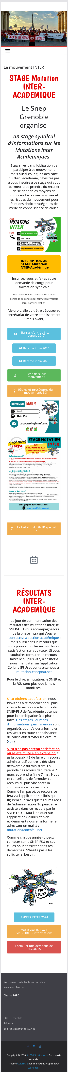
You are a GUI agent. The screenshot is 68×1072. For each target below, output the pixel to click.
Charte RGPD (11, 996)
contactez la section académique (34, 637)
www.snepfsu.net (14, 988)
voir (11, 741)
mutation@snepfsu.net (34, 672)
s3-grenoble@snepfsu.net (19, 1029)
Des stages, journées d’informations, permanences (29, 722)
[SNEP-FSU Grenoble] (34, 13)
